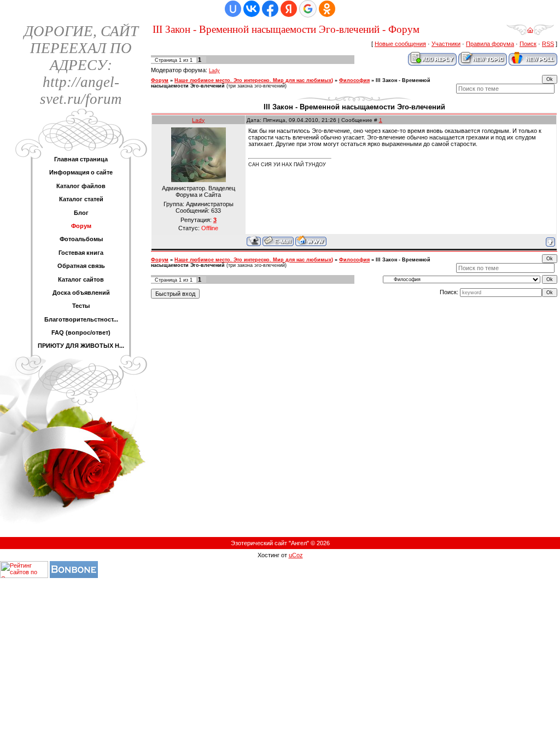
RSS (548, 43)
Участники (445, 43)
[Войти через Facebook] (270, 9)
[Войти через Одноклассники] (327, 9)
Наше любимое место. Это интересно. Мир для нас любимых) (253, 80)
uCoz (296, 555)
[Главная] (530, 33)
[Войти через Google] (308, 8)
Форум (159, 80)
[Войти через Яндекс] (289, 9)
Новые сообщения (400, 43)
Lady (214, 70)
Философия (354, 80)
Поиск (528, 43)
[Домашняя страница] (310, 241)
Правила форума (490, 43)
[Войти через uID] (233, 9)
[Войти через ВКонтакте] (251, 9)
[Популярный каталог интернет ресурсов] (74, 576)
